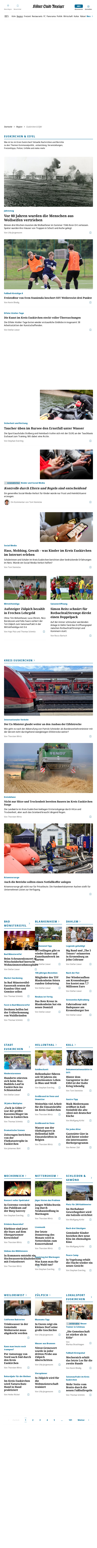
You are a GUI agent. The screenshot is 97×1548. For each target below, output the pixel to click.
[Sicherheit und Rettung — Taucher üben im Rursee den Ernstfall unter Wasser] (66, 405)
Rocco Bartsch (60, 635)
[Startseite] (48, 6)
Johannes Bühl (14, 1148)
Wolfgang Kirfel (77, 1120)
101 (70, 1420)
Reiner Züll (75, 1147)
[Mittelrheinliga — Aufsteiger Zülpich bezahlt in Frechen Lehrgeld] (25, 588)
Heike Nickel (14, 1394)
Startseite (8, 126)
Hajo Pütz (12, 631)
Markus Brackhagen (75, 1344)
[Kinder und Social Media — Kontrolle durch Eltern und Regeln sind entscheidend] (66, 464)
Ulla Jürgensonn (15, 232)
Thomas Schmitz (28, 631)
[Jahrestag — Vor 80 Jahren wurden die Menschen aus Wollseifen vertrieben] (48, 182)
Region (19, 126)
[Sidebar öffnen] (6, 16)
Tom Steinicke (35, 502)
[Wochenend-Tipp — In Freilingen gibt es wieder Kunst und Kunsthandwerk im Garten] (48, 934)
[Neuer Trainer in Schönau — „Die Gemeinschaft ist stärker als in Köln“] (79, 1312)
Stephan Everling (15, 440)
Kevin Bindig (13, 302)
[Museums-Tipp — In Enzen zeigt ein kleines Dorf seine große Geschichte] (48, 1308)
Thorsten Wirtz (15, 736)
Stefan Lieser (14, 329)
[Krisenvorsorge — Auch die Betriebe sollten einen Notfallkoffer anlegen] (48, 848)
